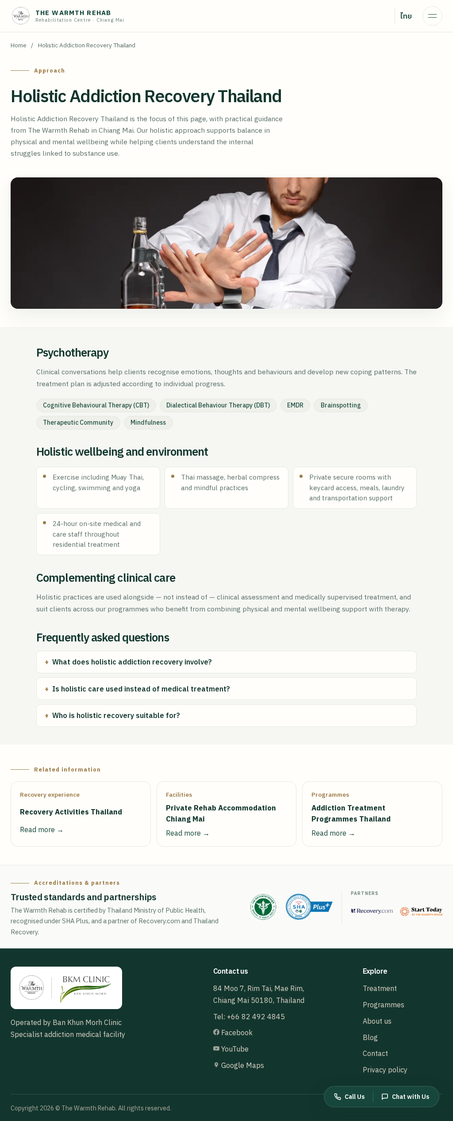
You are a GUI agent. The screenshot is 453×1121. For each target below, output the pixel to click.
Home (19, 45)
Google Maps (241, 1065)
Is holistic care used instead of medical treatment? (141, 688)
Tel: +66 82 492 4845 (249, 1016)
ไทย (406, 16)
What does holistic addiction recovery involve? (132, 661)
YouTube (234, 1048)
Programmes (383, 1004)
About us (377, 1021)
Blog (370, 1037)
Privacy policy (385, 1069)
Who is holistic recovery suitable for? (116, 715)
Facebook (236, 1032)
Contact (375, 1053)
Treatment (380, 988)
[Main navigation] (432, 16)
